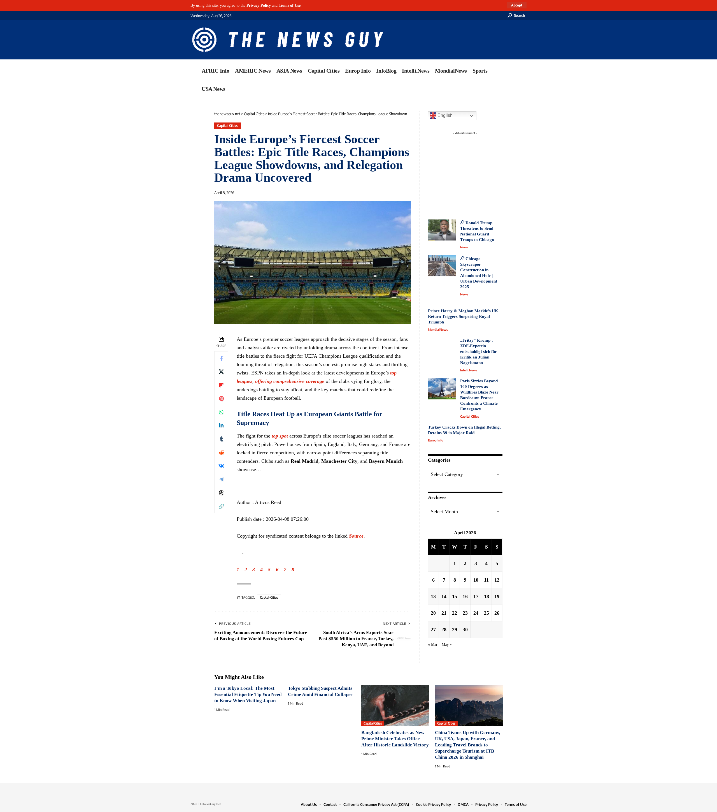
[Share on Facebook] (221, 358)
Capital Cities (227, 125)
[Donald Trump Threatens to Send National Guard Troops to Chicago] (442, 229)
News (464, 247)
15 (454, 596)
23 (465, 613)
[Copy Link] (221, 506)
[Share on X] (221, 371)
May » (447, 644)
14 (443, 596)
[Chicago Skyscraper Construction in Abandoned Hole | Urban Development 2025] (442, 265)
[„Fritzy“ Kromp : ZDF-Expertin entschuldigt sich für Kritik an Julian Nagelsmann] (442, 348)
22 (454, 613)
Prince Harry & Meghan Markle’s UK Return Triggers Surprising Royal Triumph (463, 316)
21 (443, 613)
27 (433, 629)
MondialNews (438, 329)
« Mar (432, 644)
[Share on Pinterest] (221, 398)
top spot (280, 436)
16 (465, 596)
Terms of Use (290, 5)
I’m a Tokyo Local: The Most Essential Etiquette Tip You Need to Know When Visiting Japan (247, 694)
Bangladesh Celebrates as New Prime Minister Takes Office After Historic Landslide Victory (395, 739)
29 (454, 629)
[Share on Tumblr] (221, 439)
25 (486, 613)
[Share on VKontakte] (221, 466)
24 (475, 613)
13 (433, 596)
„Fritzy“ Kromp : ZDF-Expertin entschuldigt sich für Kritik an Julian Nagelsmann (478, 351)
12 (496, 580)
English (444, 115)
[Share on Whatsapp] (221, 412)
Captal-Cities (269, 597)
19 (496, 596)
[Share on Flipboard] (221, 385)
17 (475, 596)
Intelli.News (468, 370)
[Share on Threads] (221, 492)
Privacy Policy (258, 5)
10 (475, 580)
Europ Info (435, 440)
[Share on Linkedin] (221, 425)
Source (356, 536)
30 (465, 629)
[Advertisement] (476, 172)
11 (486, 580)
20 (433, 613)
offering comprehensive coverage (289, 381)
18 (486, 596)
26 (496, 613)
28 (443, 629)
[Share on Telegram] (221, 479)
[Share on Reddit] (221, 452)
